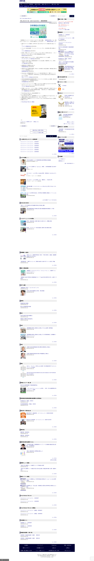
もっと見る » (54, 154)
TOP (21, 4)
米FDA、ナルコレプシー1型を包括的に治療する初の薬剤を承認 (38, 227)
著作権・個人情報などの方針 (26, 550)
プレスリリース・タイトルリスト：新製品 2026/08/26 (31, 513)
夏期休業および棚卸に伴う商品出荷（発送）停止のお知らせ (69, 103)
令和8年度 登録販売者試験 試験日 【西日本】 (30, 538)
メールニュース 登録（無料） (64, 29)
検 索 (51, 136)
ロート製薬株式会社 (25, 90)
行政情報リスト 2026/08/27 (26, 522)
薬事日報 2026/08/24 (24, 435)
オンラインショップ (62, 26)
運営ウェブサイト (26, 547)
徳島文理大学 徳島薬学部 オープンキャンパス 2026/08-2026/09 (39, 413)
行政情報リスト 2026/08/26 (26, 525)
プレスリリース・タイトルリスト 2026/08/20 (29, 151)
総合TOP (21, 6)
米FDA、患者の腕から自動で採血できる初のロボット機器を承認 (39, 221)
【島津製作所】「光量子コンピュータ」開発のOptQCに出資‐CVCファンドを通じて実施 (37, 261)
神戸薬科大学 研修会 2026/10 (26, 400)
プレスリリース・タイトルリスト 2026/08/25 (29, 145)
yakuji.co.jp (39, 554)
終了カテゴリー (68, 550)
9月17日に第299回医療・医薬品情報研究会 (28, 385)
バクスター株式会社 (25, 86)
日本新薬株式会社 (25, 81)
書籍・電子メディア (46, 4)
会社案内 (26, 545)
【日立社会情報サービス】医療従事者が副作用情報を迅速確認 (38, 160)
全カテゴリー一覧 (33, 6)
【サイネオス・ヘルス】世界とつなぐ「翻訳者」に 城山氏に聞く (39, 179)
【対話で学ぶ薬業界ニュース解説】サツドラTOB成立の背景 (32, 465)
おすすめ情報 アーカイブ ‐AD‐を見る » (50, 199)
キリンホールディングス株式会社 (28, 58)
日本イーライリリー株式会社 (27, 77)
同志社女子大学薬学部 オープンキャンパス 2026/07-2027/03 (38, 419)
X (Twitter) (64, 85)
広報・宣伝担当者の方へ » (69, 163)
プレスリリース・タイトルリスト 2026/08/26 (29, 143)
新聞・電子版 (37, 4)
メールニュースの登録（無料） (38, 132)
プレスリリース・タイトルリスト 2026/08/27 (29, 141)
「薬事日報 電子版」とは (51, 41)
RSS (63, 89)
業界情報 (31, 4)
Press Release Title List (26, 18)
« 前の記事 (23, 15)
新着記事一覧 (26, 6)
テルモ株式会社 (25, 63)
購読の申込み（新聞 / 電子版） (38, 130)
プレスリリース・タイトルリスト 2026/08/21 (29, 149)
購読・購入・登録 (55, 4)
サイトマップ (40, 545)
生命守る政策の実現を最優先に (26, 315)
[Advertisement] (38, 243)
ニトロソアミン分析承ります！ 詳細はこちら (29, 121)
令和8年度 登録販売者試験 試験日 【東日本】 (30, 535)
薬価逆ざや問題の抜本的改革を (26, 318)
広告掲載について (40, 547)
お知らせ (54, 547)
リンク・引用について (40, 550)
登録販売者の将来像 (24, 303)
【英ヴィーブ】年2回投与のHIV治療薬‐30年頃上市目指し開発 (32, 205)
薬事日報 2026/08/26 (24, 432)
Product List (54, 545)
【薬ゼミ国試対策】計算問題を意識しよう (34, 451)
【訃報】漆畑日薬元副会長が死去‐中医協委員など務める (37, 353)
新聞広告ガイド (62, 160)
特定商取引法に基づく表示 (54, 550)
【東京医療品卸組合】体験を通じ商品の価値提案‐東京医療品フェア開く (40, 208)
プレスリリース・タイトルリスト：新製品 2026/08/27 (31, 510)
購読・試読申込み (67, 545)
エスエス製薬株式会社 (26, 50)
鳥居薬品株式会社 (25, 66)
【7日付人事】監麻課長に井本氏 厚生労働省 (35, 290)
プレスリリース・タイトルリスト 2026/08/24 (29, 147)
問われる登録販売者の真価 (25, 306)
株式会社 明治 (24, 55)
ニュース (25, 4)
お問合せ (68, 547)
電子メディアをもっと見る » (69, 123)
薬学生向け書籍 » (53, 459)
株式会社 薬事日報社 (46, 555)
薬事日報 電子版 (48, 40)
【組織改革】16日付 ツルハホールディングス (29, 287)
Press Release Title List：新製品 (28, 101)
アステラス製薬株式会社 (26, 46)
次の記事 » (53, 15)
